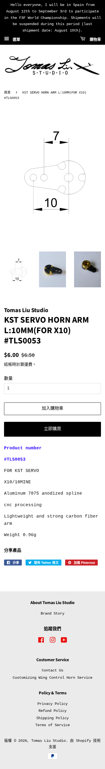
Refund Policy (52, 711)
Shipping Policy (52, 718)
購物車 (94, 39)
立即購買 (52, 429)
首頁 (7, 93)
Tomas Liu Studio (48, 741)
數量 (8, 378)
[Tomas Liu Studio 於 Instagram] (52, 641)
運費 (28, 365)
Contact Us (52, 670)
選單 (15, 39)
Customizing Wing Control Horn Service (52, 678)
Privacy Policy (52, 704)
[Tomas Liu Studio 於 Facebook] (41, 641)
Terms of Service (52, 725)
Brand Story (52, 614)
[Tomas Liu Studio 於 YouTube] (64, 641)
